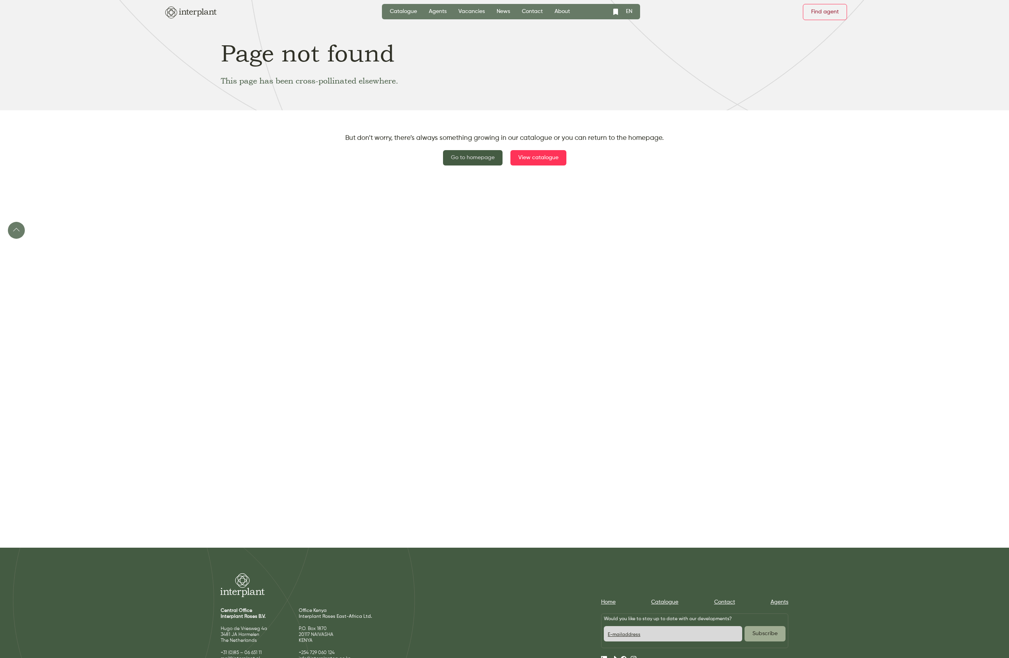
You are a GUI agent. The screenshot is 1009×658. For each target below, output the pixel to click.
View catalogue (538, 157)
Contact (532, 11)
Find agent (825, 12)
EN (629, 11)
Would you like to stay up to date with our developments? (668, 619)
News (503, 11)
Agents (438, 11)
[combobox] (629, 11)
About (562, 11)
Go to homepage (473, 157)
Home (608, 602)
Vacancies (471, 11)
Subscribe (765, 633)
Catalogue (403, 11)
